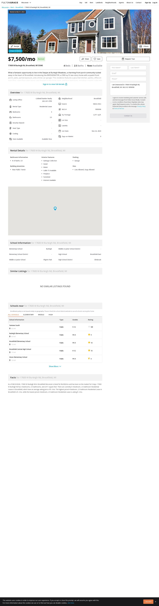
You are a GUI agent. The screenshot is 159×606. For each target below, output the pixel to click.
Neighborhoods (110, 3)
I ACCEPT (148, 602)
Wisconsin (24, 3)
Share (87, 59)
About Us (130, 3)
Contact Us (128, 116)
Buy (81, 3)
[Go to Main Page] (10, 2)
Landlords (99, 3)
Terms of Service (119, 108)
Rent (91, 3)
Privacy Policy (141, 106)
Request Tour (130, 59)
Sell (86, 3)
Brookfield (19, 7)
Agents (121, 3)
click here (70, 603)
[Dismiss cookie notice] (155, 602)
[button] (79, 31)
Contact (138, 3)
